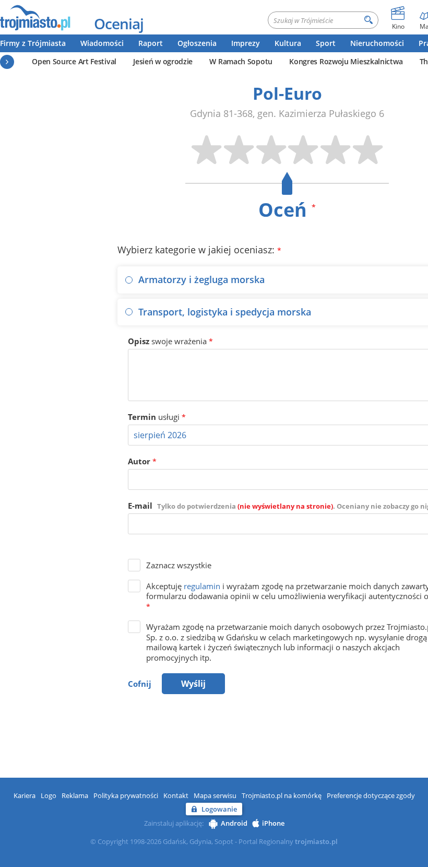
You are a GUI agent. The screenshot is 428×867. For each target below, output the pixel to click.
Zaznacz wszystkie (178, 565)
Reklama (75, 795)
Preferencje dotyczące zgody (371, 795)
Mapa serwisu (215, 795)
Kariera (24, 795)
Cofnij (139, 683)
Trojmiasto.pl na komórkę (282, 795)
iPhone (273, 823)
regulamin (202, 586)
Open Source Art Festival (74, 61)
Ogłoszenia (197, 43)
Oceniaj (119, 23)
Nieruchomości (377, 43)
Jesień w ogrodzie (163, 61)
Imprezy (245, 43)
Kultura (288, 43)
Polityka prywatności (125, 795)
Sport (326, 43)
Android (234, 823)
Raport (150, 43)
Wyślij (193, 683)
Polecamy (7, 62)
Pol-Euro (287, 93)
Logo (48, 795)
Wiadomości (102, 43)
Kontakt (175, 795)
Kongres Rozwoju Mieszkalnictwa (345, 61)
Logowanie (219, 809)
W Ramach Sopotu (240, 61)
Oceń (287, 209)
